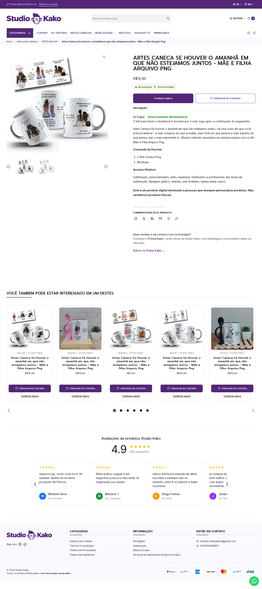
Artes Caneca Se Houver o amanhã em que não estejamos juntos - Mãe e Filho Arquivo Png (182, 363)
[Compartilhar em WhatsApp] (152, 219)
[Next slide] (105, 166)
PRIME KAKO (161, 32)
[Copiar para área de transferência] (177, 219)
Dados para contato (81, 541)
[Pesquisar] (168, 18)
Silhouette (142, 32)
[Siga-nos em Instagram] (248, 33)
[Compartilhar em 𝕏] (144, 219)
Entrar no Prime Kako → (149, 250)
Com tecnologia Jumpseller (55, 573)
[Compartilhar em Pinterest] (168, 219)
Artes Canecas (81, 32)
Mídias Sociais (141, 550)
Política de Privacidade (83, 550)
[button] (114, 410)
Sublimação (139, 545)
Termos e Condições (82, 545)
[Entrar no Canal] (48, 4)
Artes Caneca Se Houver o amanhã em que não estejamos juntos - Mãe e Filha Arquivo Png (30, 363)
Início (9, 41)
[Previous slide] (9, 166)
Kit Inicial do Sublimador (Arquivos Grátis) (156, 554)
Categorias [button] (17, 32)
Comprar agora (163, 98)
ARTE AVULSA (50, 41)
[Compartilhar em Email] (160, 219)
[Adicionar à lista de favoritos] (46, 323)
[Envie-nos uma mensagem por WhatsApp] (254, 581)
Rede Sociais (104, 32)
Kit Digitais (59, 32)
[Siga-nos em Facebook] (254, 33)
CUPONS (42, 32)
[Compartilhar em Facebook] (136, 219)
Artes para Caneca (27, 41)
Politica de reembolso (82, 554)
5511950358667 (209, 545)
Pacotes (125, 32)
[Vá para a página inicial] (34, 18)
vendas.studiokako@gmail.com (218, 541)
